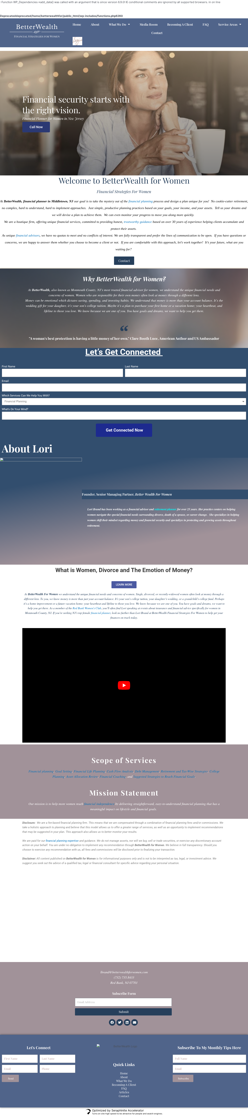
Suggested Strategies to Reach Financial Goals (164, 776)
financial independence (99, 804)
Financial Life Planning (89, 771)
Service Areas (227, 24)
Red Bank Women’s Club (87, 608)
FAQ (206, 24)
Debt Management (147, 771)
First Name (8, 366)
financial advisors (28, 235)
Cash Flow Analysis (120, 771)
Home (77, 24)
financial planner (100, 613)
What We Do (117, 24)
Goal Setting (63, 771)
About (95, 24)
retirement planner (165, 509)
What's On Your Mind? (15, 409)
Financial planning (41, 771)
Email (5, 381)
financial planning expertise (62, 840)
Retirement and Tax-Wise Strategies (184, 771)
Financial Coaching (113, 776)
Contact (156, 33)
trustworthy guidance (138, 222)
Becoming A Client (180, 24)
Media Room (149, 24)
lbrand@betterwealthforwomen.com (124, 972)
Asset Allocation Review (82, 776)
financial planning (141, 201)
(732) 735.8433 (124, 977)
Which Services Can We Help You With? (26, 395)
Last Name (131, 366)
